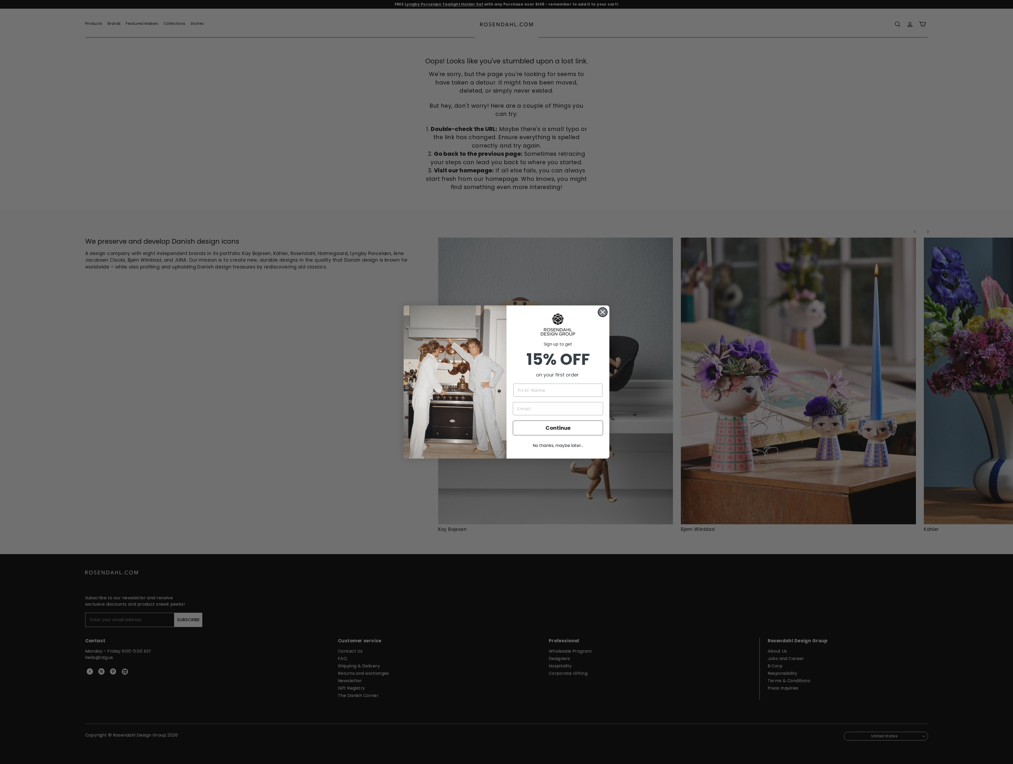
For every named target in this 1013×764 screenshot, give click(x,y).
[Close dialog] (602, 312)
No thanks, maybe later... (558, 445)
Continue (558, 428)
